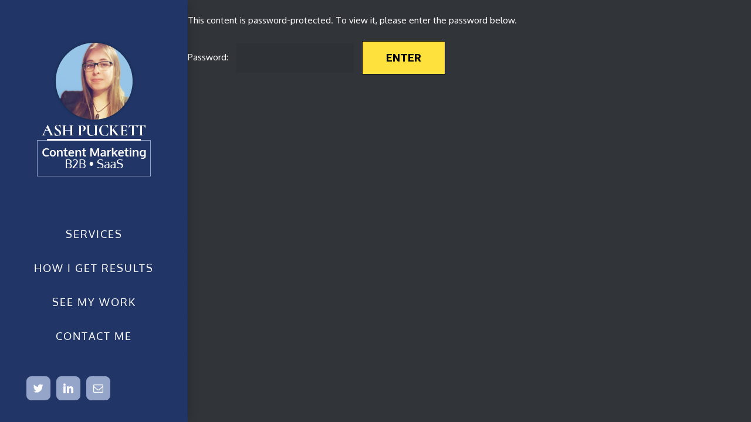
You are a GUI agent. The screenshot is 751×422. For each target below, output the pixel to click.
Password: (209, 57)
